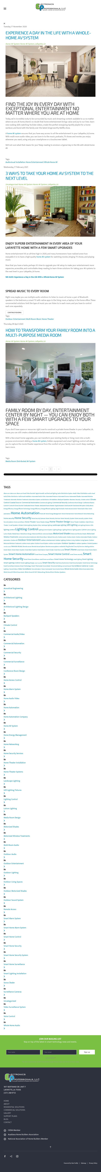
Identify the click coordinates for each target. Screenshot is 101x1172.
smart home (80, 550)
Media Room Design (26, 534)
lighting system (76, 530)
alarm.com (13, 493)
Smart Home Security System (16, 955)
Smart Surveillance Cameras (12, 566)
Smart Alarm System (18, 550)
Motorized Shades (62, 534)
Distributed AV (68, 506)
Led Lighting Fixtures (84, 525)
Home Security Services (53, 518)
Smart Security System (75, 563)
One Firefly (74, 1163)
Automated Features (52, 496)
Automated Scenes (63, 496)
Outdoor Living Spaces (82, 540)
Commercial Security (59, 502)
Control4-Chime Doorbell (16, 506)
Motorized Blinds (37, 534)
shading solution (89, 547)
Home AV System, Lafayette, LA (32, 44)
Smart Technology (25, 566)
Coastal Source (15, 502)
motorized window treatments (27, 537)
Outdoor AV (14, 540)
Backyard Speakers (63, 499)
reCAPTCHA (51, 1058)
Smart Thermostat (36, 566)
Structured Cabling (56, 566)
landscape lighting (47, 525)
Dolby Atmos (89, 506)
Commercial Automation (31, 502)
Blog (6, 1119)
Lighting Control (26, 529)
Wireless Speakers (59, 572)
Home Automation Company (16, 717)
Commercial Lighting (46, 503)
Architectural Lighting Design (16, 606)
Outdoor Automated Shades (84, 537)
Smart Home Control (58, 554)
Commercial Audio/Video (14, 634)
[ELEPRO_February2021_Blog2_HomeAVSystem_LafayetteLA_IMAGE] (50, 211)
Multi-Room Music (33, 319)
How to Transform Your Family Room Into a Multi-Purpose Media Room (50, 332)
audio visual (91, 493)
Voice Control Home (58, 569)
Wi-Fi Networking (39, 572)
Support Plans (10, 1116)
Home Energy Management (53, 514)
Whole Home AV (8, 572)
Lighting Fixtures (67, 530)
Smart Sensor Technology (90, 563)
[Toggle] (4, 591)
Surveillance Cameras (80, 565)
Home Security (23, 518)
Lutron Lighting (91, 530)
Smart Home (71, 550)
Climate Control (10, 625)
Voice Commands (46, 569)
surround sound (66, 566)
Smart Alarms (41, 550)
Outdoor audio (62, 537)
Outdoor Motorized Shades (15, 891)
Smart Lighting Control (12, 562)
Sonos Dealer (46, 566)
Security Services (79, 547)
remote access (7, 547)
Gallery (7, 1113)
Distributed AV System (26, 461)
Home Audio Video (83, 509)
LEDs (91, 525)
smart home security (76, 554)
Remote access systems (52, 547)
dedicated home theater (47, 505)
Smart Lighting (87, 559)
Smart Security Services (62, 563)
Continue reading (14, 312)
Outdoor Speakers (69, 543)
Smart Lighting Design (27, 563)
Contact (8, 1122)
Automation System (34, 500)
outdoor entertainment (48, 540)
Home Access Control (71, 509)
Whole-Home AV (51, 162)
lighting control (9, 529)
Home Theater (48, 319)
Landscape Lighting (59, 525)
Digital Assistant (59, 506)
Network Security (53, 537)
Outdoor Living (70, 540)
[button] (5, 8)
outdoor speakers (81, 543)
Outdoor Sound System (41, 543)
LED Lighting (72, 525)
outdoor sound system (55, 543)
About (6, 1104)
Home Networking (89, 514)
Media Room (11, 461)
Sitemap (83, 1163)
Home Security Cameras (38, 518)
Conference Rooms (88, 502)
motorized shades (47, 534)
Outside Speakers (92, 543)
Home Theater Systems (13, 772)
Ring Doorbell (70, 547)
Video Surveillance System (15, 1007)
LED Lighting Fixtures (13, 790)
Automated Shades (75, 496)
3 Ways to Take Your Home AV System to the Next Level (49, 176)
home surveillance (19, 522)
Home (6, 1101)
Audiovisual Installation (15, 162)
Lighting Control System (45, 530)
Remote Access (16, 546)
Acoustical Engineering (13, 588)
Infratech (21, 525)
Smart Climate (50, 550)
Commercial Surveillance (14, 661)
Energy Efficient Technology (22, 509)
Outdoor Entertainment (16, 319)
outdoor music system (28, 543)
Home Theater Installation (78, 522)
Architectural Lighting (13, 597)
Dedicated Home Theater (31, 505)
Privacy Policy (58, 1062)
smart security (38, 563)
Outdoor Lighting (60, 540)
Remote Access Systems (38, 547)
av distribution (45, 500)
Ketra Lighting (28, 525)
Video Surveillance (24, 569)
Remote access (27, 547)
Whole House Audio (18, 572)
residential (62, 547)
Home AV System (13, 44)
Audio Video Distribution (80, 493)
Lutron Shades (8, 534)
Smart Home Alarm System (15, 927)
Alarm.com (7, 493)
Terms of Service (70, 1062)
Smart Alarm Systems (31, 550)
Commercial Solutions (14, 1110)
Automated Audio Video (39, 496)
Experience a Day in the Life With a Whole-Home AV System (48, 35)
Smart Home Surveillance (31, 559)
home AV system (14, 133)
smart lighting (78, 559)
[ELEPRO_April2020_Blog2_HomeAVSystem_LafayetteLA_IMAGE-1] (50, 373)
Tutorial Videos (13, 569)
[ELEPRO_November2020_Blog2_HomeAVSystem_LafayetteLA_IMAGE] (50, 71)
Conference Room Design (75, 503)
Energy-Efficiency (36, 509)
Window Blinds (49, 572)
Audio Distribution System (65, 493)
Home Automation (25, 513)
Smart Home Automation (22, 554)
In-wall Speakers (13, 525)
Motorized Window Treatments (17, 836)
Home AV (42, 514)
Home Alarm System (12, 689)
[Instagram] (17, 1156)
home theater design (43, 522)
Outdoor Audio (71, 537)
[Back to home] (50, 8)
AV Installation (54, 500)
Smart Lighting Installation (15, 973)
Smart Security (48, 562)
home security (9, 518)
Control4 (6, 506)
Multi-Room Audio (11, 845)
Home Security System (68, 518)
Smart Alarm (7, 550)
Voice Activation (36, 569)
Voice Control (9, 1016)
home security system (81, 518)
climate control (85, 500)
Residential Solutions (14, 1107)
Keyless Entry (37, 525)
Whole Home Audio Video (86, 569)
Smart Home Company (41, 554)
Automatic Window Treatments (20, 500)
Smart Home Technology (63, 559)
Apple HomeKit (40, 493)
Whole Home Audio (71, 569)
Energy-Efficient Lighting (48, 509)
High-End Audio (60, 509)
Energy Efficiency (9, 509)
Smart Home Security (12, 946)
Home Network (78, 514)
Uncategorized (12, 184)
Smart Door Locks (59, 550)
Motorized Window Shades (78, 534)
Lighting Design (57, 530)
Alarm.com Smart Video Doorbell (26, 493)
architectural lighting (51, 493)
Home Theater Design (60, 522)
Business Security (75, 499)
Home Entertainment (35, 162)
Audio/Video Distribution (11, 496)
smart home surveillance (47, 559)
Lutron (84, 529)
